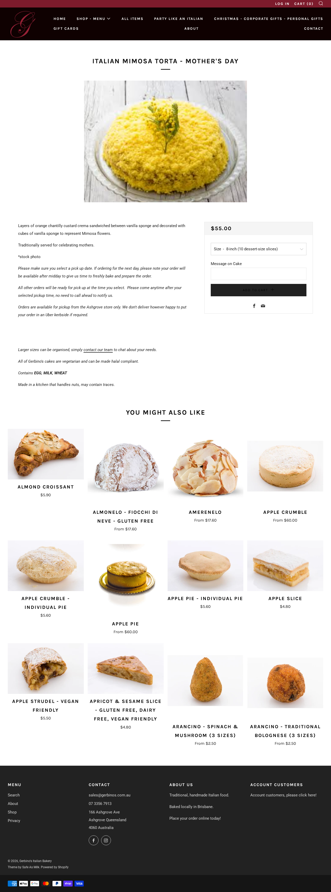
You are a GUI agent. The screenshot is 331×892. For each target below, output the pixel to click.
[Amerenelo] (206, 467)
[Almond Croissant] (46, 454)
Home (60, 19)
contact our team (98, 349)
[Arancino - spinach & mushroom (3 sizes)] (206, 681)
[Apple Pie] (126, 578)
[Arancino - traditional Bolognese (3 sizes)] (285, 681)
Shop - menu (91, 19)
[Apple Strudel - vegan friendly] (46, 668)
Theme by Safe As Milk (23, 867)
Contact (313, 28)
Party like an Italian (178, 19)
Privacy (14, 820)
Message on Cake (226, 263)
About (191, 28)
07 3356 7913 (100, 803)
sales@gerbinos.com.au (109, 795)
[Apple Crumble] (285, 467)
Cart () (304, 4)
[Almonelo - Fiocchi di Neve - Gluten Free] (126, 467)
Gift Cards (66, 28)
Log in (282, 4)
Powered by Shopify (55, 867)
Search (14, 795)
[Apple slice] (285, 565)
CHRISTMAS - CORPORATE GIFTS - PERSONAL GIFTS (268, 19)
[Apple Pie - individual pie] (206, 565)
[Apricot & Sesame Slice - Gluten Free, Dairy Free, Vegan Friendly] (126, 668)
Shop (12, 812)
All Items (133, 19)
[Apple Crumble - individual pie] (46, 565)
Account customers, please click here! (283, 795)
